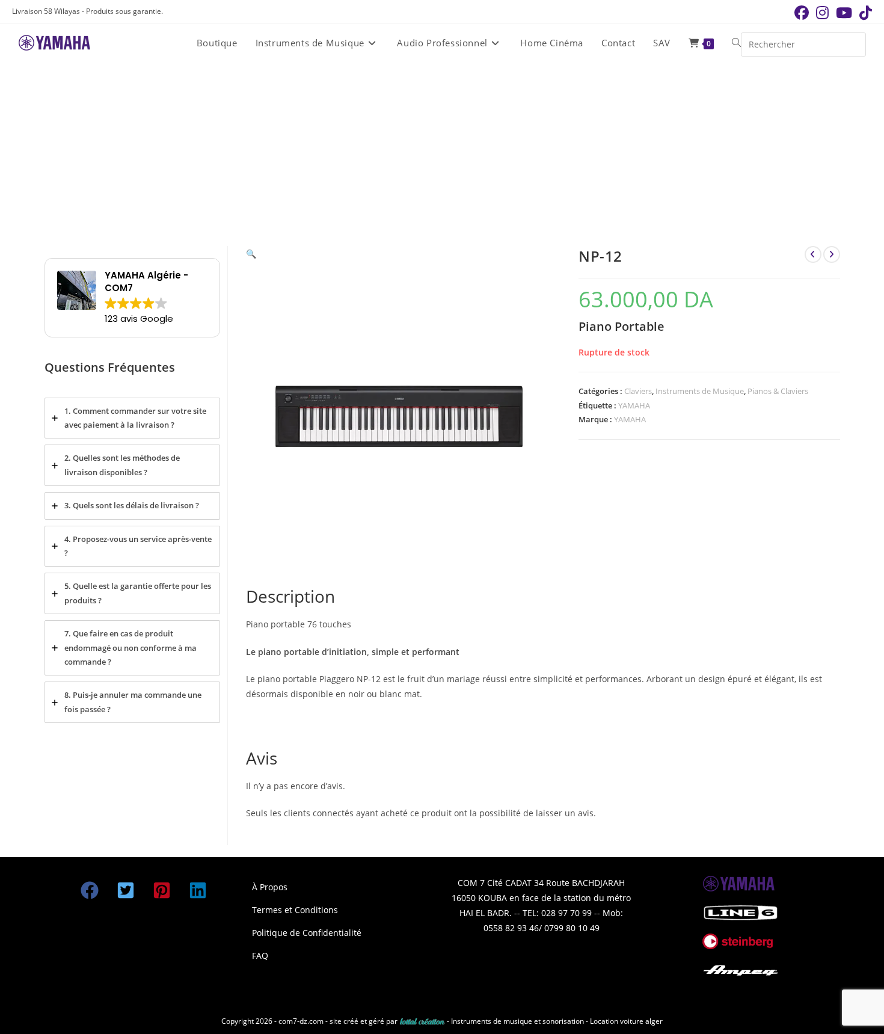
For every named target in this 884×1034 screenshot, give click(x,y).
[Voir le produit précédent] (813, 254)
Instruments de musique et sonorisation (518, 1021)
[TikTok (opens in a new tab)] (864, 12)
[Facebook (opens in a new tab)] (801, 12)
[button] (251, 253)
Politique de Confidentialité (306, 932)
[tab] (132, 418)
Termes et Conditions (295, 910)
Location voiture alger (626, 1021)
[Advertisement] (442, 153)
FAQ (260, 955)
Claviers (638, 391)
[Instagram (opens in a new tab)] (822, 12)
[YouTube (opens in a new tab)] (844, 12)
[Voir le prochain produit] (831, 254)
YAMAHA (634, 405)
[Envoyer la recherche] (854, 43)
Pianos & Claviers (777, 391)
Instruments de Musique (699, 391)
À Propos (269, 887)
